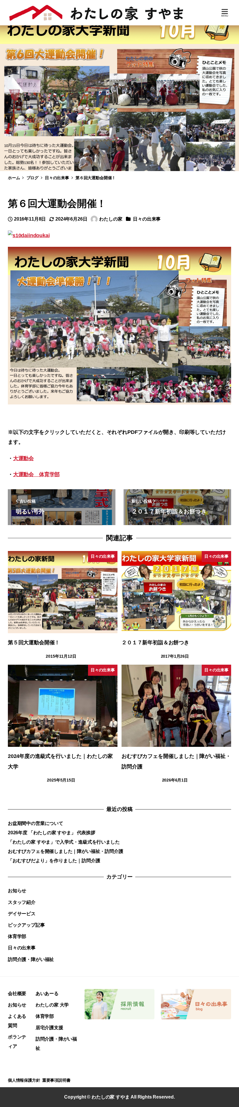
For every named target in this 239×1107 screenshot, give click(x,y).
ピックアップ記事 (26, 925)
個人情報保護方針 (24, 1080)
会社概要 (17, 993)
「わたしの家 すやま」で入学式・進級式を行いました (64, 842)
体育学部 (17, 936)
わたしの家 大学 (52, 1004)
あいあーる (47, 993)
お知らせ (17, 890)
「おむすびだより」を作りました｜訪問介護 (54, 860)
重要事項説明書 (56, 1080)
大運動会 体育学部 (36, 474)
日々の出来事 (147, 219)
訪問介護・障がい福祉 (31, 959)
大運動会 (23, 458)
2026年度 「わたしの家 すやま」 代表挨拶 (51, 832)
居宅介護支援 (49, 1027)
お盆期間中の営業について (35, 823)
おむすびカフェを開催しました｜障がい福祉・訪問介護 (65, 851)
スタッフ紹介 (22, 902)
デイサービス (22, 913)
